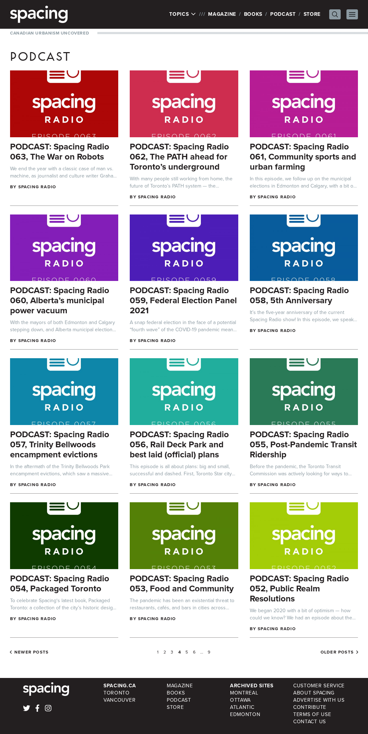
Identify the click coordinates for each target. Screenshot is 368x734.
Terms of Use (312, 714)
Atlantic (242, 707)
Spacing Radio (37, 187)
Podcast (283, 14)
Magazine (222, 14)
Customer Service (319, 685)
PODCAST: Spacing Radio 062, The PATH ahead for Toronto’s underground (179, 156)
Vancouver (119, 700)
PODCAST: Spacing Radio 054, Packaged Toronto (59, 583)
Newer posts (31, 652)
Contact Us (309, 721)
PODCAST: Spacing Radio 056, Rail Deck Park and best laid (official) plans (179, 444)
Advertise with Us (319, 700)
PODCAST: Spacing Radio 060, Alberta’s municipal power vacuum (59, 300)
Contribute (309, 707)
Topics (179, 14)
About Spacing (314, 693)
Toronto (117, 693)
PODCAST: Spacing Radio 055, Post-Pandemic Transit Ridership (303, 444)
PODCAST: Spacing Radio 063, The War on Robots (59, 151)
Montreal (244, 693)
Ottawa (240, 700)
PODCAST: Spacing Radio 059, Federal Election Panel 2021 (183, 300)
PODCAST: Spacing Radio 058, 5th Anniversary (299, 295)
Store (312, 14)
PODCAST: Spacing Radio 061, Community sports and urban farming (303, 156)
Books (253, 14)
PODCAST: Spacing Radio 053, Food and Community (182, 583)
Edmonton (245, 714)
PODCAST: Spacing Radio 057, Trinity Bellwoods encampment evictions (59, 444)
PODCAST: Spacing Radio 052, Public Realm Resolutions (299, 588)
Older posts (337, 652)
